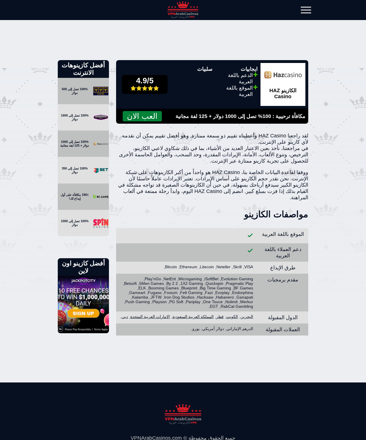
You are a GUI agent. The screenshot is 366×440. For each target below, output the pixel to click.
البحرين (246, 316)
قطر (220, 316)
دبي (125, 316)
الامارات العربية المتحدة (150, 316)
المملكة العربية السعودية (193, 316)
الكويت (232, 316)
